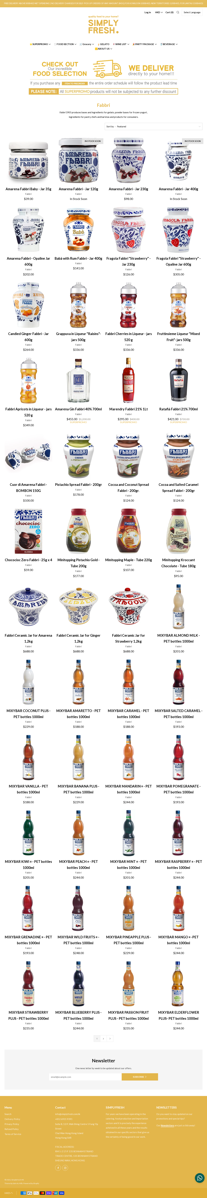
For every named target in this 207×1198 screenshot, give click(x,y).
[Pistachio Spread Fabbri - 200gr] (78, 456)
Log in (148, 12)
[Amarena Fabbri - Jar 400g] (178, 160)
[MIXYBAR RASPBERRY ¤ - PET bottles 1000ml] (178, 833)
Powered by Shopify (31, 1183)
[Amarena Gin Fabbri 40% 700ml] (78, 380)
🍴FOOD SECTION (64, 44)
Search (8, 1114)
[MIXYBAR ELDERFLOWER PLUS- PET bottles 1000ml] (178, 984)
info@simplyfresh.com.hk (67, 1114)
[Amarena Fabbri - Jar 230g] (128, 160)
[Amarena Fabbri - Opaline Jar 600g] (28, 229)
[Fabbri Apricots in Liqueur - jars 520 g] (28, 380)
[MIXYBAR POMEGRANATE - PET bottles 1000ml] (178, 757)
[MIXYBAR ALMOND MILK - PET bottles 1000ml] (178, 607)
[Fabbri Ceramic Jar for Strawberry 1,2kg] (128, 607)
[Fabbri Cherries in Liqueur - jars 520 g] (128, 305)
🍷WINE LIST (119, 44)
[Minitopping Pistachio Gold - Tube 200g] (78, 531)
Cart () (169, 12)
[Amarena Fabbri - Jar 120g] (78, 160)
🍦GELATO (103, 44)
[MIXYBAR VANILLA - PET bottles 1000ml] (28, 757)
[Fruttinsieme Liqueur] (178, 305)
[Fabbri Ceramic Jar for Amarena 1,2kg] (28, 607)
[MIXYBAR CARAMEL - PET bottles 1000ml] (128, 682)
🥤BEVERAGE (167, 44)
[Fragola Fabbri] (128, 229)
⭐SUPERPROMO (39, 44)
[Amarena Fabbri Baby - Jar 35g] (28, 160)
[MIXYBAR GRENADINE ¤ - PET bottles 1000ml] (28, 908)
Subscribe (138, 1077)
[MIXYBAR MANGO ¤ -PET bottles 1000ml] (178, 908)
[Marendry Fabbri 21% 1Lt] (128, 380)
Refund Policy (12, 1129)
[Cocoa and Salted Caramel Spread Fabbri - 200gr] (178, 456)
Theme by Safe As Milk (14, 1183)
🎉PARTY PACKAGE (143, 44)
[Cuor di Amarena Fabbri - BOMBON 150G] (28, 456)
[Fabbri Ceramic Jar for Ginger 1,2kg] (78, 607)
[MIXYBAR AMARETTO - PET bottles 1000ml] (78, 682)
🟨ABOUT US (102, 48)
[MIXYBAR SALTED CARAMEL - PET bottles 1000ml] (178, 682)
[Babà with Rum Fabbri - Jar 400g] (78, 229)
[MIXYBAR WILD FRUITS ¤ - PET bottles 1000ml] (78, 908)
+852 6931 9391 (63, 1119)
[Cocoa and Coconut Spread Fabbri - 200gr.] (128, 456)
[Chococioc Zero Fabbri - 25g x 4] (28, 531)
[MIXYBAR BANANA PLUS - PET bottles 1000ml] (78, 757)
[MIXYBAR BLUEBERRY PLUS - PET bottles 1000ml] (78, 984)
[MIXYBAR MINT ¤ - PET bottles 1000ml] (128, 833)
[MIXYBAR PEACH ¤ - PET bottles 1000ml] (78, 833)
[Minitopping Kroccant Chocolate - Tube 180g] (178, 531)
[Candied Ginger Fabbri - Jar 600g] (28, 305)
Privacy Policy (12, 1124)
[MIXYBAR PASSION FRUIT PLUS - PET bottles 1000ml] (128, 984)
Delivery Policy (12, 1119)
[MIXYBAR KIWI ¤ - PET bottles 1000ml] (28, 833)
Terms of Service (13, 1134)
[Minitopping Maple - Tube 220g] (128, 531)
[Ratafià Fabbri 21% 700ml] (178, 380)
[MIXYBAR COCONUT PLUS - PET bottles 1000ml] (28, 682)
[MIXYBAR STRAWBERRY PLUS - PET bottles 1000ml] (28, 984)
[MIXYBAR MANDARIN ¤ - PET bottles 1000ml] (128, 757)
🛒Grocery (85, 44)
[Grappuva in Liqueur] (78, 305)
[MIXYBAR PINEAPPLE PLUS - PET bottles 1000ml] (128, 908)
